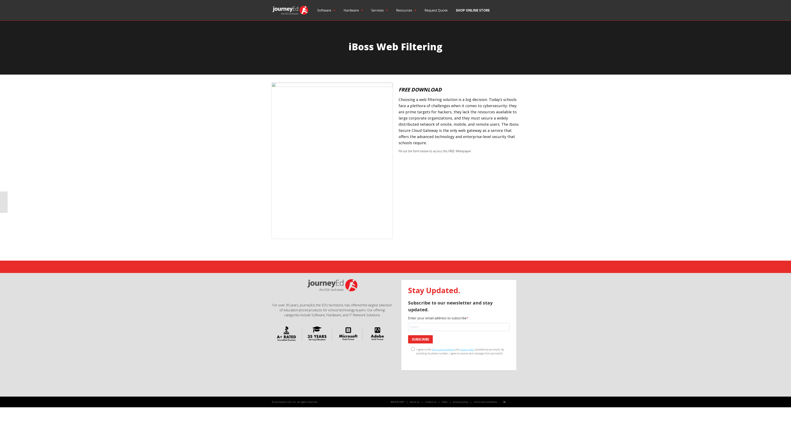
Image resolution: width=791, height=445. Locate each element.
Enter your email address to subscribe (437, 318)
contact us (430, 402)
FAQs (444, 402)
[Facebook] (509, 402)
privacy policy (467, 349)
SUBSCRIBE (420, 339)
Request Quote (436, 10)
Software (324, 10)
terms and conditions (443, 349)
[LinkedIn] (518, 402)
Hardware (351, 10)
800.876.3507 (397, 402)
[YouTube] (514, 402)
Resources (404, 10)
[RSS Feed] (504, 402)
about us (414, 402)
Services (377, 10)
